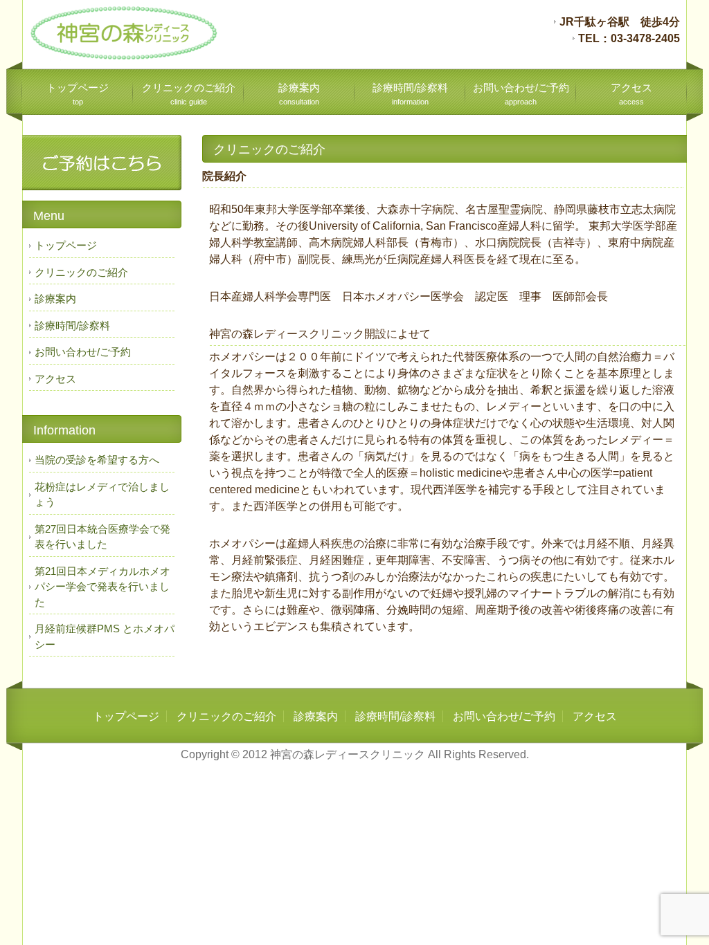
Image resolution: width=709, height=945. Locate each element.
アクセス (631, 94)
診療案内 (299, 94)
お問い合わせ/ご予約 (521, 94)
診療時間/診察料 (410, 94)
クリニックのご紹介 (188, 94)
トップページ (77, 94)
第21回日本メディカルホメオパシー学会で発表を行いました (102, 586)
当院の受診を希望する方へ (97, 460)
